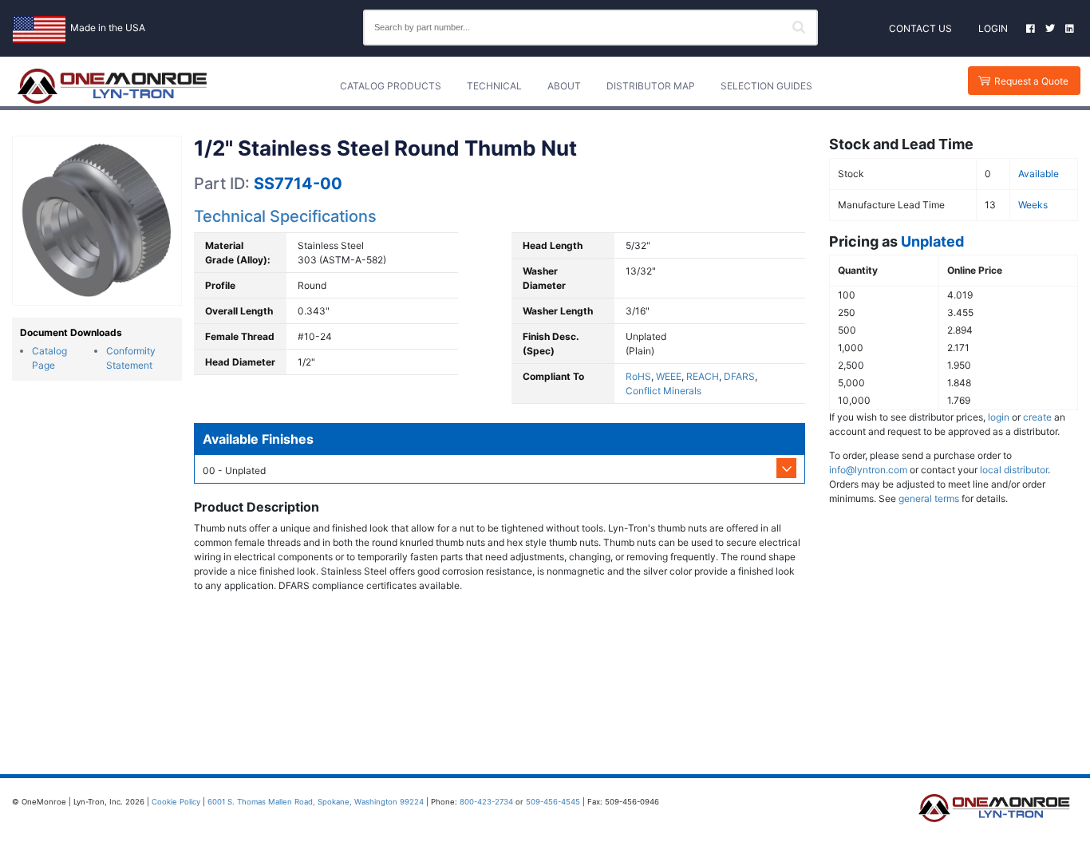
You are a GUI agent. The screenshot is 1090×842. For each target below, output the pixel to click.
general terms (928, 498)
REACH (702, 376)
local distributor (1014, 470)
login (998, 417)
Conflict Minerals (663, 391)
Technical (494, 86)
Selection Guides (766, 86)
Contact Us (920, 28)
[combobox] (590, 27)
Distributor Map (650, 86)
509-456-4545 (553, 801)
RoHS (638, 376)
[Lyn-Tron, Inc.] (112, 86)
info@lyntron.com (868, 470)
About (564, 86)
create (1037, 417)
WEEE (668, 376)
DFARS (739, 376)
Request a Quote (1031, 81)
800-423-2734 (486, 801)
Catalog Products (390, 86)
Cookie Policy (176, 801)
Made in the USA (107, 28)
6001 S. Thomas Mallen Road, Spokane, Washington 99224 (315, 801)
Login (993, 28)
